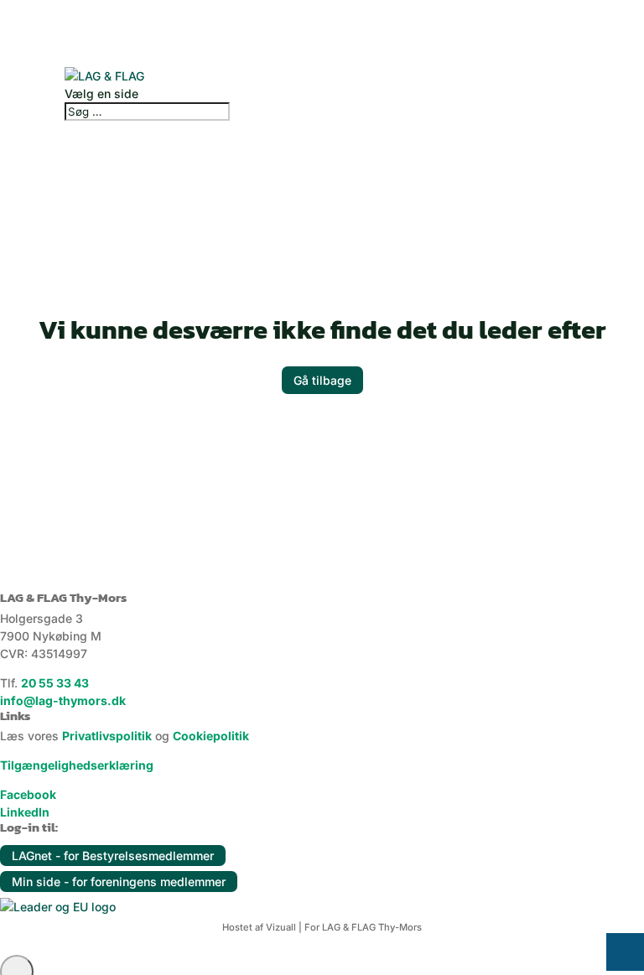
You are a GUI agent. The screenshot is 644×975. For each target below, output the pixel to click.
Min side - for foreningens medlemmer (119, 881)
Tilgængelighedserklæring (76, 765)
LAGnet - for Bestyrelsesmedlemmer (113, 855)
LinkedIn (24, 812)
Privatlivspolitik (107, 736)
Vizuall (281, 927)
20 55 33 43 (55, 683)
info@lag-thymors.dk (63, 700)
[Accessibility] (625, 952)
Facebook (28, 794)
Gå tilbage (322, 380)
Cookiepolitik (211, 736)
